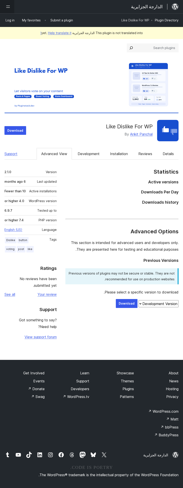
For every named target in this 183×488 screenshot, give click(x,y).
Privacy (172, 396)
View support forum (41, 337)
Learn (84, 373)
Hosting (172, 389)
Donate (36, 389)
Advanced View (54, 154)
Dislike (10, 240)
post (21, 249)
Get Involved (34, 373)
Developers (80, 389)
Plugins (128, 389)
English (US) (13, 230)
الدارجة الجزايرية (155, 455)
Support (10, 154)
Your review (47, 294)
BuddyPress (166, 435)
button (23, 240)
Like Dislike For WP (129, 126)
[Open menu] (7, 6)
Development (89, 154)
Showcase (125, 373)
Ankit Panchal (141, 134)
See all (9, 294)
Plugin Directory (167, 20)
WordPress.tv (76, 396)
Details (168, 154)
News (174, 381)
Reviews (145, 154)
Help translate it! (55, 33)
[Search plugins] (131, 47)
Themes (127, 381)
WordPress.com (163, 411)
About (174, 373)
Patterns (127, 396)
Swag (38, 396)
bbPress (169, 427)
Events (39, 381)
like (30, 249)
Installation (119, 154)
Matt (172, 419)
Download (15, 130)
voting (10, 249)
